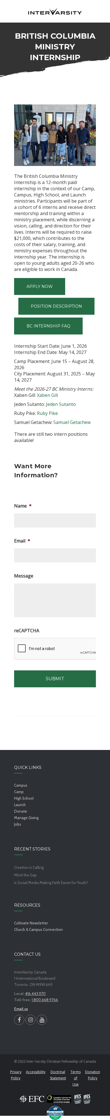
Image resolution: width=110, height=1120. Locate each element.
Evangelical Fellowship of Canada (31, 1099)
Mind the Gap (25, 875)
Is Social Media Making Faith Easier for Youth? (51, 883)
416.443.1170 (35, 993)
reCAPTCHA (26, 631)
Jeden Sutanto (61, 404)
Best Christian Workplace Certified (55, 1113)
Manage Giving (26, 817)
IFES (82, 1099)
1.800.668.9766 (45, 1000)
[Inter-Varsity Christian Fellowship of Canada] (55, 11)
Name (23, 506)
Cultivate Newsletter (31, 923)
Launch (20, 804)
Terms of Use (76, 1078)
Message (23, 576)
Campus (20, 785)
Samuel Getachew (72, 422)
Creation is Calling (29, 867)
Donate (20, 811)
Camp (19, 791)
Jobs (17, 824)
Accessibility (35, 1071)
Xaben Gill (47, 395)
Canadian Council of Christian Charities (59, 1099)
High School (24, 798)
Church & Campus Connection (38, 929)
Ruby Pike (47, 413)
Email (22, 541)
